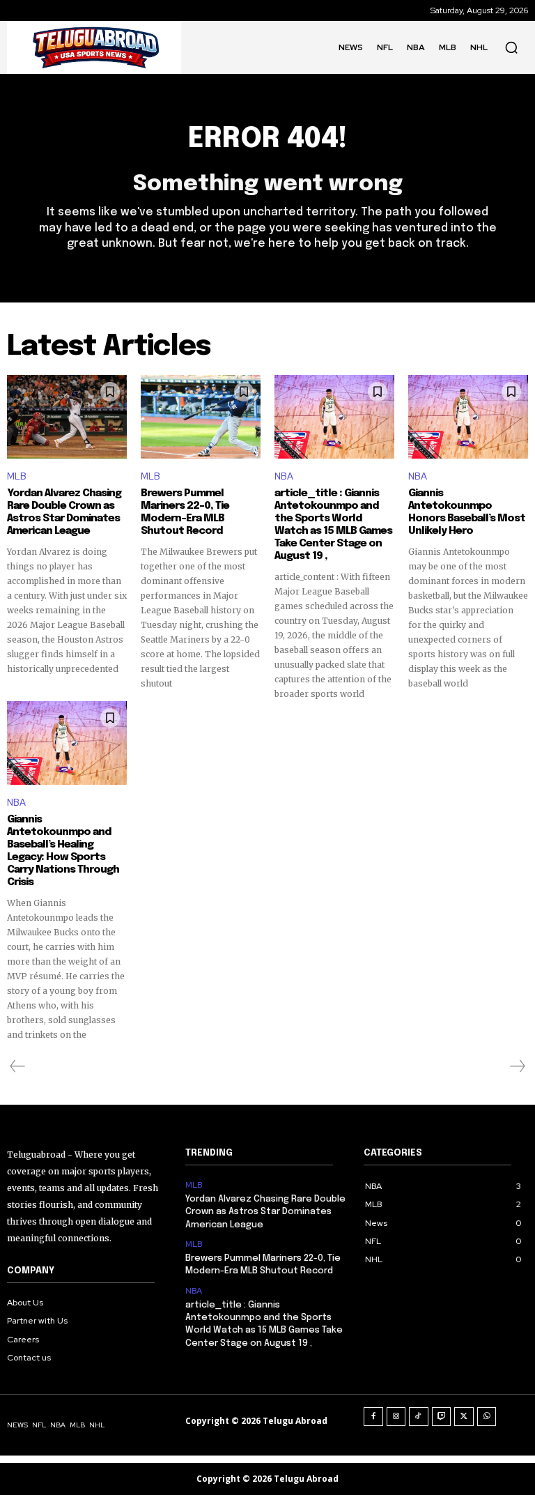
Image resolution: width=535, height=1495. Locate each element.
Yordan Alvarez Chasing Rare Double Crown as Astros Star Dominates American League (64, 512)
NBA (283, 476)
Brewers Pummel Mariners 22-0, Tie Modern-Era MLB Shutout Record (185, 512)
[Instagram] (396, 1417)
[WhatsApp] (487, 1417)
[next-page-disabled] (517, 1066)
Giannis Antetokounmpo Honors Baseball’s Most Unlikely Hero (466, 512)
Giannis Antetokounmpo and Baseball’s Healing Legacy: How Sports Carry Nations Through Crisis (63, 851)
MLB (16, 476)
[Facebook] (373, 1417)
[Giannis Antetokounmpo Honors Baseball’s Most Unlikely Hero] (468, 417)
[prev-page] (18, 1066)
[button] (511, 47)
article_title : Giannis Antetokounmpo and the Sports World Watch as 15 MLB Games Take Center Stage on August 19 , (333, 525)
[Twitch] (441, 1417)
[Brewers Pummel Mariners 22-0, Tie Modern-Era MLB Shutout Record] (201, 417)
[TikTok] (418, 1417)
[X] (464, 1417)
